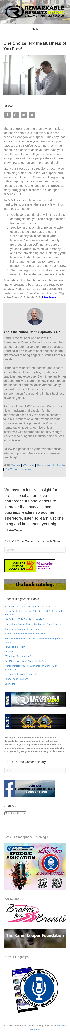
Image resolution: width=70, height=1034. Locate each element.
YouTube (11, 469)
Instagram (26, 469)
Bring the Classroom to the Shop (21, 629)
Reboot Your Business (16, 678)
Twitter (15, 465)
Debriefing (9, 683)
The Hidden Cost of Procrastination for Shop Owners (32, 624)
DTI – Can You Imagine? (17, 656)
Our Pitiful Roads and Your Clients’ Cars (25, 661)
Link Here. (49, 297)
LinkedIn (59, 465)
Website (28, 465)
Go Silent (9, 651)
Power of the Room (14, 646)
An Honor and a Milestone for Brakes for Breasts (30, 606)
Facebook (43, 465)
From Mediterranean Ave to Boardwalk (25, 633)
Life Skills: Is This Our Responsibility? (24, 619)
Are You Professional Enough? (20, 674)
